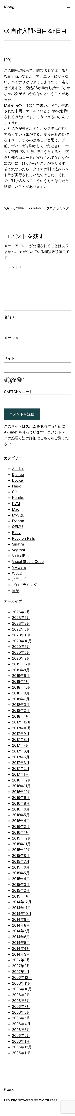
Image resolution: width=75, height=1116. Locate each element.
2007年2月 (21, 966)
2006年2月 (21, 1035)
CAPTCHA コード (18, 392)
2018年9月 (21, 693)
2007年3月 (21, 960)
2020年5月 (21, 652)
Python (18, 521)
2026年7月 (21, 612)
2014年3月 (21, 954)
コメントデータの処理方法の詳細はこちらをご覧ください (36, 438)
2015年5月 (21, 873)
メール (11, 338)
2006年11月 (21, 983)
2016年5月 (21, 815)
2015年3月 (21, 884)
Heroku (18, 498)
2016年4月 (21, 821)
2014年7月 (21, 931)
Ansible (18, 469)
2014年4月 (21, 948)
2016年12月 (21, 780)
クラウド (19, 579)
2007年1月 (20, 971)
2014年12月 (21, 902)
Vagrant (18, 550)
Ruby (16, 532)
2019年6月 (21, 675)
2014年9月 (21, 919)
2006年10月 (22, 989)
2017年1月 (20, 774)
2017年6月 (20, 751)
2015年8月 (21, 855)
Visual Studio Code (28, 561)
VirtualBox (21, 556)
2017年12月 (21, 722)
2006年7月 (21, 1006)
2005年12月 (22, 1047)
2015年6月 (21, 867)
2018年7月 (20, 699)
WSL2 (17, 573)
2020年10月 (22, 641)
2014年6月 (21, 937)
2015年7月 (20, 861)
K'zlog (9, 7)
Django (18, 474)
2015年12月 (21, 838)
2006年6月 (21, 1012)
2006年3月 (21, 1030)
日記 (15, 590)
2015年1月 (20, 896)
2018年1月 (20, 716)
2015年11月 (21, 844)
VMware (19, 567)
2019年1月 (20, 681)
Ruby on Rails (23, 538)
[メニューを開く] (68, 6)
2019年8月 (21, 670)
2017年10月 (21, 728)
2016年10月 (21, 792)
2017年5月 (20, 757)
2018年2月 (21, 710)
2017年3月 (20, 763)
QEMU (17, 527)
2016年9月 (21, 797)
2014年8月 (21, 925)
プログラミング (57, 208)
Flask (16, 486)
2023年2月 (21, 623)
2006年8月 (21, 1001)
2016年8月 (21, 803)
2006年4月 (21, 1024)
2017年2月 (20, 768)
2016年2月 (21, 826)
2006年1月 (21, 1041)
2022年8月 (21, 629)
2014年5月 (21, 942)
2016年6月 (21, 809)
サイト (9, 358)
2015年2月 (21, 890)
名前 (9, 317)
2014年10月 (21, 913)
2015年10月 (21, 850)
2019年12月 (21, 664)
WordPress (48, 1100)
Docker (18, 480)
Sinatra (18, 544)
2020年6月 (21, 646)
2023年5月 (21, 617)
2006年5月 (21, 1018)
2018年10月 (21, 687)
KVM (16, 503)
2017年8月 (20, 739)
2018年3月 (21, 704)
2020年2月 (21, 658)
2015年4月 (21, 879)
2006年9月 (21, 995)
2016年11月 (21, 786)
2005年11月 (21, 1053)
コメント (13, 267)
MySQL (18, 515)
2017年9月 (20, 734)
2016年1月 (20, 832)
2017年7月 (20, 745)
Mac (15, 509)
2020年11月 (21, 635)
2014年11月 (21, 908)
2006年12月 (22, 977)
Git (14, 492)
